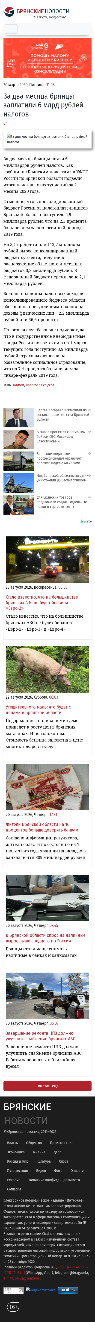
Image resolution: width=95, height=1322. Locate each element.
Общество (34, 1143)
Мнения (39, 1152)
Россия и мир (17, 1161)
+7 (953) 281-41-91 (71, 1267)
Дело (57, 1152)
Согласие (14, 1189)
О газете (77, 1170)
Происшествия (61, 1143)
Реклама (14, 1180)
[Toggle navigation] (11, 29)
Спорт (63, 1161)
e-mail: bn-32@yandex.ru (22, 1278)
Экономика (16, 1152)
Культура (44, 1161)
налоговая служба (40, 385)
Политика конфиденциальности (54, 1180)
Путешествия (17, 1170)
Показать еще (48, 1086)
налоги (18, 385)
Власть (12, 1143)
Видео (41, 1170)
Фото (58, 1170)
